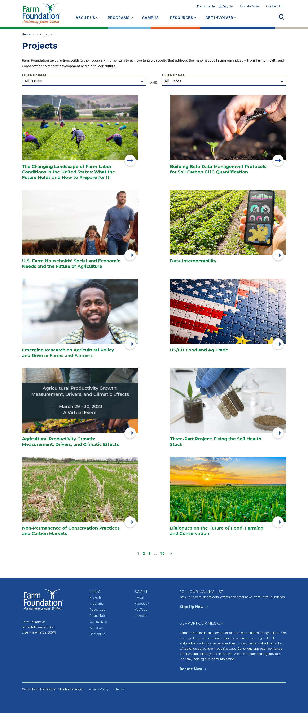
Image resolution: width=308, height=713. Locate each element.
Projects (96, 597)
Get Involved (219, 18)
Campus (150, 18)
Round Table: (215, 6)
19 (162, 553)
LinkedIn (140, 616)
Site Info (119, 689)
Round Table (98, 616)
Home (26, 34)
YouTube (141, 610)
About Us (85, 18)
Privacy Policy (98, 689)
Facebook (142, 603)
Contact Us (274, 6)
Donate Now (249, 6)
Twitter (140, 597)
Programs (119, 18)
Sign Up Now (192, 607)
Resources (181, 18)
